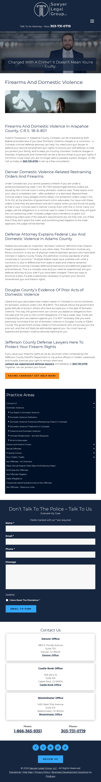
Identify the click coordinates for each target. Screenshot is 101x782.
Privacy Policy (42, 772)
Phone (10, 549)
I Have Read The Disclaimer (24, 600)
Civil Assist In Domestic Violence (24, 412)
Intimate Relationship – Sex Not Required (29, 436)
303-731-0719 (60, 26)
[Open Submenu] (94, 403)
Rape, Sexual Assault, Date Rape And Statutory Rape (31, 466)
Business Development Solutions (70, 772)
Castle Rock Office (50, 685)
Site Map (28, 772)
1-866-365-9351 (28, 731)
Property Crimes (14, 453)
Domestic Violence (15, 408)
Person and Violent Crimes (18, 444)
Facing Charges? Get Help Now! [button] (32, 376)
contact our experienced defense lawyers (29, 364)
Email (10, 536)
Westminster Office (50, 714)
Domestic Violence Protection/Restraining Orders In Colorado (38, 422)
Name (10, 523)
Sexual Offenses (13, 448)
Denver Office (50, 655)
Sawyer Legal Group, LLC (43, 768)
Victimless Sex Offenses (17, 470)
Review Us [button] (50, 759)
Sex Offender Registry (16, 474)
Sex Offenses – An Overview (19, 461)
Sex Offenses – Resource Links (20, 487)
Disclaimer (10, 594)
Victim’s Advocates (18, 440)
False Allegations (14, 478)
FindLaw (50, 776)
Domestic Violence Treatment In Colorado (29, 426)
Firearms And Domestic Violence (25, 431)
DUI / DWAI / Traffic (15, 457)
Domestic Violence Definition (23, 417)
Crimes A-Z (11, 403)
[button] (92, 21)
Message (11, 562)
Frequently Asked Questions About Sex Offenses (29, 483)
